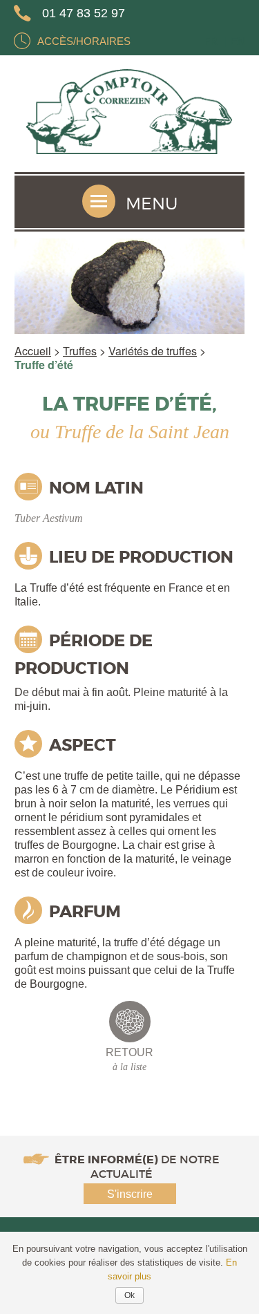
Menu (152, 204)
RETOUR (129, 1059)
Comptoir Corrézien (129, 114)
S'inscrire (130, 1194)
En (238, 41)
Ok (129, 1295)
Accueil (33, 351)
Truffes (80, 351)
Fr (211, 41)
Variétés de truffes (152, 351)
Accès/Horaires (84, 41)
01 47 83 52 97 (83, 13)
